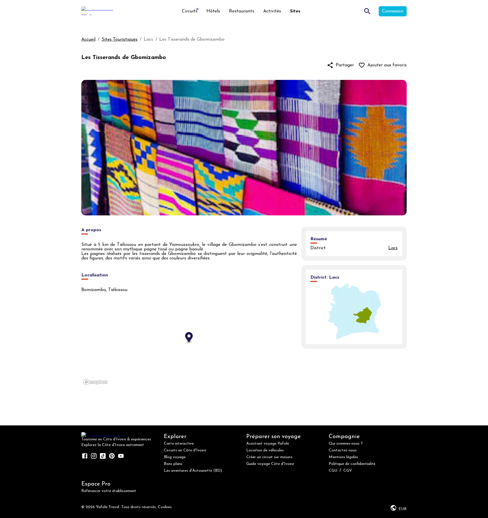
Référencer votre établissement (108, 491)
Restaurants (241, 11)
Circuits (189, 11)
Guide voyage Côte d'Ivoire (270, 464)
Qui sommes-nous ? (346, 443)
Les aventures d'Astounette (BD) (193, 471)
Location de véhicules (265, 450)
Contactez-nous (343, 450)
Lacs (393, 248)
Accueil (88, 39)
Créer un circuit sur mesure (269, 457)
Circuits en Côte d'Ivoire (185, 450)
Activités (272, 11)
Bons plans (173, 464)
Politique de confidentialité (352, 464)
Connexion (392, 11)
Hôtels (213, 11)
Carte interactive (179, 443)
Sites (295, 11)
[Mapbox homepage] (95, 382)
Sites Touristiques (120, 39)
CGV (347, 471)
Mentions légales (343, 457)
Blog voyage (175, 457)
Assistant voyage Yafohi (267, 443)
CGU (333, 471)
